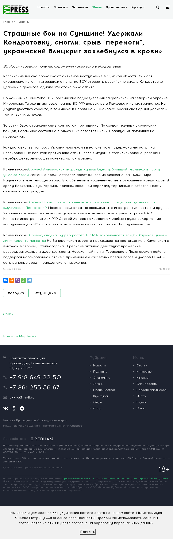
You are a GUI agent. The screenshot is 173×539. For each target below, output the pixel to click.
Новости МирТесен (19, 336)
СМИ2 (8, 314)
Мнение (143, 378)
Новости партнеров (151, 390)
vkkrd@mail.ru (21, 397)
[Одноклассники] (11, 280)
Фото (141, 396)
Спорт (98, 408)
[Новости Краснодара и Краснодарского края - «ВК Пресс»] (16, 9)
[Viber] (17, 280)
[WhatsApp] (23, 280)
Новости (44, 7)
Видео (141, 402)
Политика (61, 7)
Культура (138, 7)
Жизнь (97, 7)
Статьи (142, 365)
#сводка (16, 293)
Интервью (144, 371)
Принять (87, 532)
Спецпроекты (147, 384)
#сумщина (45, 293)
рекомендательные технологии (85, 478)
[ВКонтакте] (5, 280)
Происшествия (116, 7)
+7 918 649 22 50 (35, 377)
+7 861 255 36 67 (34, 387)
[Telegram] (29, 280)
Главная (9, 22)
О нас (141, 408)
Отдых (98, 402)
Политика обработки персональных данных (138, 478)
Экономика (80, 7)
